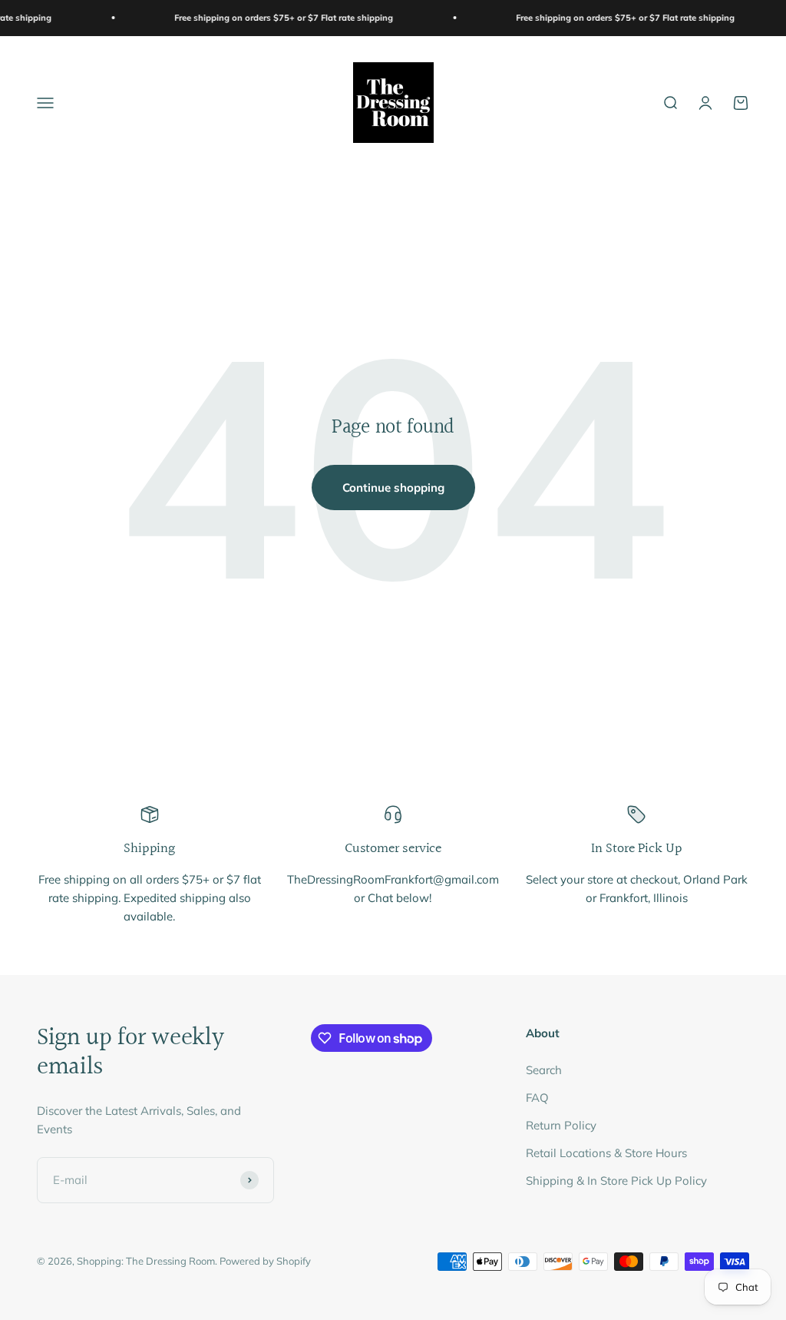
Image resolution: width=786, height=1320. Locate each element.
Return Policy (561, 1125)
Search (544, 1070)
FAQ (537, 1097)
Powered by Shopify (265, 1261)
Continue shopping (393, 487)
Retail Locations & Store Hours (606, 1153)
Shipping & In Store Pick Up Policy (616, 1180)
